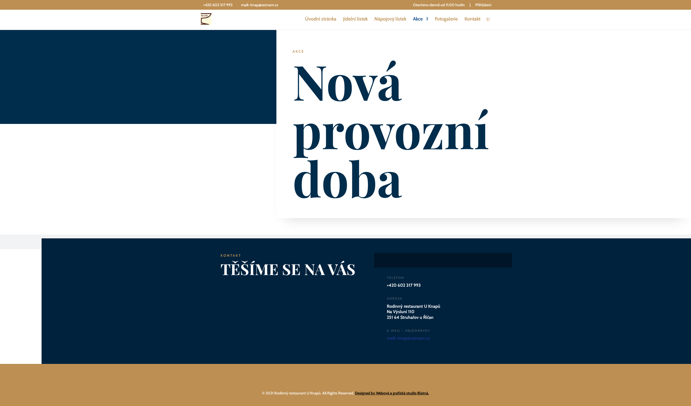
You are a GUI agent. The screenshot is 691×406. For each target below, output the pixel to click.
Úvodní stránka (320, 19)
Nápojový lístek (390, 19)
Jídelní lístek (355, 19)
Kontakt (472, 19)
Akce (418, 19)
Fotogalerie (446, 19)
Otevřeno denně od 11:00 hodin (439, 5)
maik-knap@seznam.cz (408, 338)
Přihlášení (483, 5)
